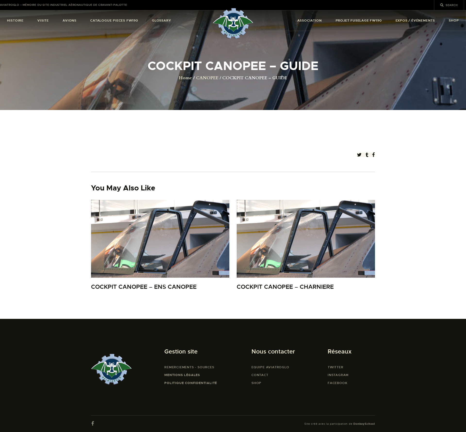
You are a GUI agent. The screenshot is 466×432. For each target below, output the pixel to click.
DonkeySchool (364, 423)
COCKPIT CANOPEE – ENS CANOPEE (144, 287)
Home (185, 78)
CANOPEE (207, 78)
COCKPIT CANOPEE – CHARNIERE (285, 287)
